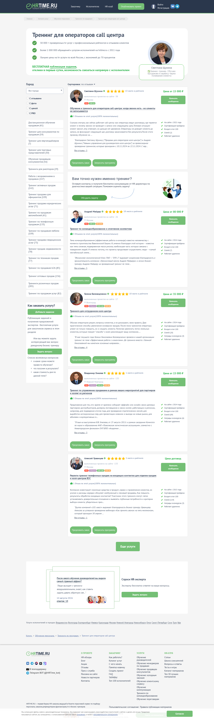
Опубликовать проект (131, 6)
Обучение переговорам (148, 699)
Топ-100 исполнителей (119, 681)
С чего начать (115, 664)
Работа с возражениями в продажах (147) (41, 177)
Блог (83, 660)
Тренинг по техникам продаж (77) (43, 259)
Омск (148, 622)
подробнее (81, 714)
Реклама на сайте (89, 674)
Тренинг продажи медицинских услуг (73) (44, 241)
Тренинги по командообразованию (147, 694)
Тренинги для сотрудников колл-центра (90, 311)
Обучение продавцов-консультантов (147, 670)
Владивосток (62, 622)
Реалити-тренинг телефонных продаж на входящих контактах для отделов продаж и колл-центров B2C (113, 477)
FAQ (111, 674)
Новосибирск (140, 622)
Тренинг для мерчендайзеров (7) (43, 142)
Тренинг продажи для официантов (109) (39, 196)
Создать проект (116, 670)
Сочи (170, 622)
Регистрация (163, 8)
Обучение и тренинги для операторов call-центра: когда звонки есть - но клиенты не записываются (112, 109)
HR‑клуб (109, 6)
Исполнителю (92, 6)
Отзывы (84, 667)
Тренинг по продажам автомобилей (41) (39, 214)
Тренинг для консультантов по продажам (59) (43, 133)
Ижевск (94, 622)
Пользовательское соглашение (124, 707)
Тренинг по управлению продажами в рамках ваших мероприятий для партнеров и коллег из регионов (112, 391)
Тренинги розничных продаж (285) (43, 285)
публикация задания (63, 66)
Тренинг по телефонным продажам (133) (40, 223)
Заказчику (75, 6)
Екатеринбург (84, 622)
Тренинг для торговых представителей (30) (39, 151)
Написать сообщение (173, 100)
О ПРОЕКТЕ (86, 653)
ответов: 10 (62, 601)
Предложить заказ (80, 162)
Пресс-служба (87, 670)
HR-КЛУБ (168, 653)
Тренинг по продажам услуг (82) (44, 293)
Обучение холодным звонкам (146, 676)
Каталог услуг (115, 660)
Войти (160, 4)
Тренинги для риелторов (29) (43, 169)
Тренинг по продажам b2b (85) (44, 267)
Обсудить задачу (89, 197)
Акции (84, 664)
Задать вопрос (44, 351)
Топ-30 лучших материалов (171, 675)
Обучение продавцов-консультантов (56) (39, 160)
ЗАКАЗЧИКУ (114, 653)
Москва (112, 622)
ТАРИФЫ (113, 677)
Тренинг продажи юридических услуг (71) (44, 205)
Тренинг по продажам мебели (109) (43, 232)
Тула (175, 622)
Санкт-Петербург (159, 622)
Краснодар (104, 622)
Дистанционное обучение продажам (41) (41, 124)
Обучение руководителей (144, 658)
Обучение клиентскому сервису (148, 682)
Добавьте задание (44, 311)
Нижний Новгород (124, 622)
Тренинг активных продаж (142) (42, 187)
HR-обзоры (86, 657)
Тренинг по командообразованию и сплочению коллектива (101, 228)
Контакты (85, 681)
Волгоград (72, 622)
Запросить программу (104, 162)
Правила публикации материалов (155, 707)
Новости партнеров (90, 677)
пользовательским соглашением (105, 714)
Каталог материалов (174, 670)
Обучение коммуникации (144, 688)
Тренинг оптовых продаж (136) (44, 276)
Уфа (179, 622)
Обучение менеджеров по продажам (148, 664)
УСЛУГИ (140, 653)
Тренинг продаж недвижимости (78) (44, 250)
